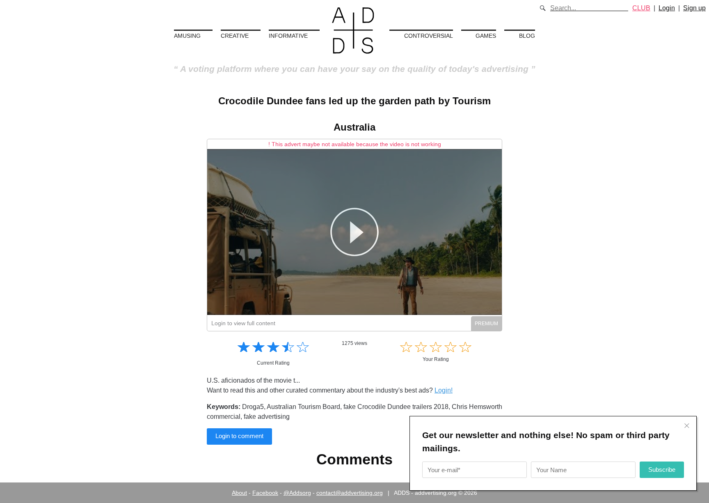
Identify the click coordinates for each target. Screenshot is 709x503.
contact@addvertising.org (349, 492)
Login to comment (239, 435)
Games (486, 35)
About (239, 492)
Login (667, 8)
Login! (444, 390)
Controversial (428, 35)
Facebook (265, 492)
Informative (288, 35)
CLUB (641, 8)
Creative (235, 35)
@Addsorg (297, 492)
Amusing (187, 35)
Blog (527, 35)
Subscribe (661, 469)
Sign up (694, 8)
